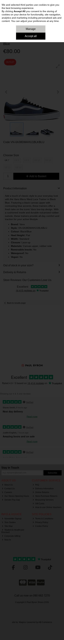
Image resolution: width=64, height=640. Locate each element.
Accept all (31, 36)
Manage (31, 28)
